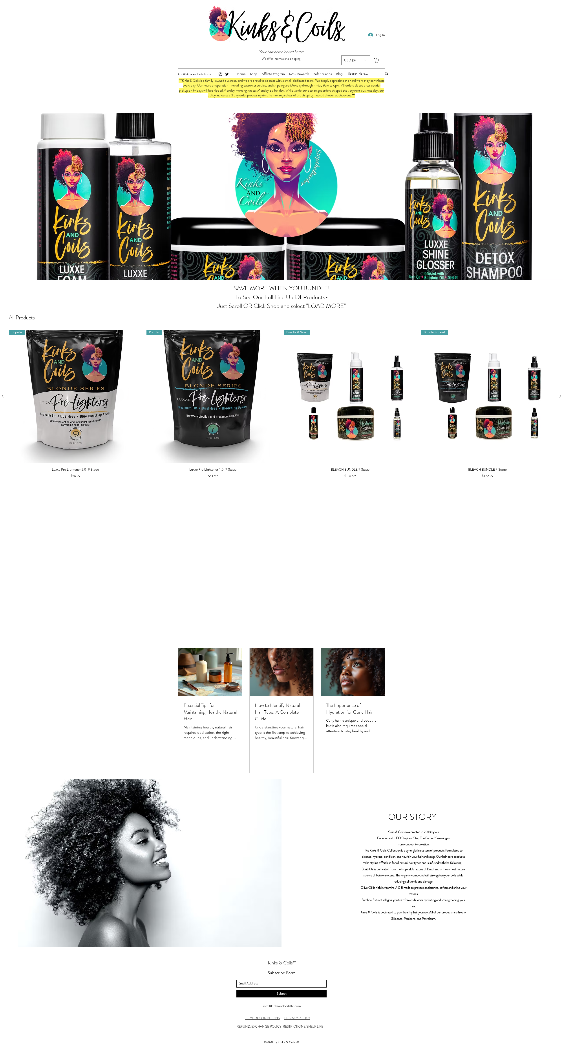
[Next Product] (560, 396)
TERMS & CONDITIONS (262, 1018)
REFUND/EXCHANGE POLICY (259, 1026)
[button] (355, 60)
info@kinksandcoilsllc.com (195, 74)
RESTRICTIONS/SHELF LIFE (303, 1026)
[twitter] (227, 74)
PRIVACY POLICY (297, 1018)
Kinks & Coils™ (282, 962)
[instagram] (220, 74)
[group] (281, 405)
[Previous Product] (2, 396)
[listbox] (355, 60)
